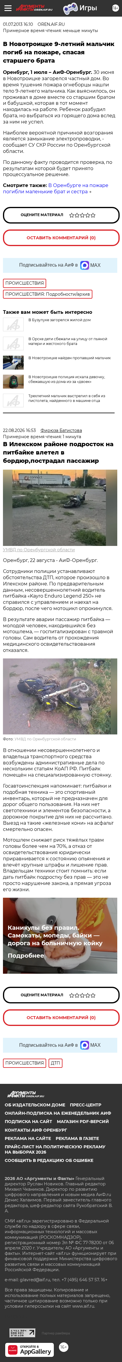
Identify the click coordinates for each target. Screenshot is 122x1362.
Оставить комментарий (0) (61, 237)
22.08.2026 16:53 (19, 430)
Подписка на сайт (28, 1121)
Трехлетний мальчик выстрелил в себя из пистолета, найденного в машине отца (66, 398)
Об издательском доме (35, 1105)
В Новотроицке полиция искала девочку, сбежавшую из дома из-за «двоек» (66, 379)
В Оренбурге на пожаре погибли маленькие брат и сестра (55, 188)
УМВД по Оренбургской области (39, 549)
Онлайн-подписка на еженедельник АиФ (58, 1113)
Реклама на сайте (28, 1138)
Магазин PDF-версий (83, 1121)
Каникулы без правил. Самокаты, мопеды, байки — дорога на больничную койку (55, 935)
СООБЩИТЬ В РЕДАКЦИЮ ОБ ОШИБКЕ (49, 1160)
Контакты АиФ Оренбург (36, 1130)
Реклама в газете (77, 1138)
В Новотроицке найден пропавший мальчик (69, 358)
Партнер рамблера (56, 1333)
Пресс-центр (85, 1105)
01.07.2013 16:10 (18, 24)
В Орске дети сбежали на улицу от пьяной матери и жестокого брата (67, 341)
